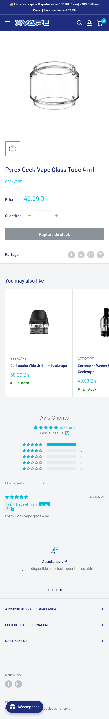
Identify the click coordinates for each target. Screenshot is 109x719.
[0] (100, 23)
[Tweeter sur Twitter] (90, 254)
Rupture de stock (54, 234)
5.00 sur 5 (67, 427)
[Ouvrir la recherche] (79, 23)
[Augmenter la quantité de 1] (56, 215)
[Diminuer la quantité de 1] (29, 215)
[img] (16, 497)
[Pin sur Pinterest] (81, 254)
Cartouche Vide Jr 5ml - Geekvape (38, 365)
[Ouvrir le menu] (7, 23)
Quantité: (13, 215)
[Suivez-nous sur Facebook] (8, 684)
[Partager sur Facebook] (71, 254)
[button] (33, 444)
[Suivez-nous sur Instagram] (18, 684)
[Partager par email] (100, 254)
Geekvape (13, 181)
